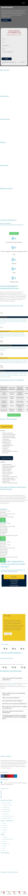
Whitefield (7, 858)
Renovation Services (6, 818)
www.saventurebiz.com (9, 797)
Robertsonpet (21, 866)
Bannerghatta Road (11, 857)
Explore (4, 832)
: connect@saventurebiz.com (9, 791)
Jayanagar (8, 855)
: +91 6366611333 (7, 794)
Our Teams (4, 825)
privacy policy (18, 62)
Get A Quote (8, 633)
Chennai (16, 869)
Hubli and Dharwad (15, 863)
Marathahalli (19, 855)
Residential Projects (6, 426)
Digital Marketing (6, 809)
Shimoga (14, 867)
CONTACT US (4, 788)
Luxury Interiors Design (7, 839)
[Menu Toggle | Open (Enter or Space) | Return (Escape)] (18, 3)
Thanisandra (3, 863)
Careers (4, 823)
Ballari (18, 867)
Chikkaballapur (4, 864)
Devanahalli (14, 861)
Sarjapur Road (13, 858)
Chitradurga (11, 866)
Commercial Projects (6, 458)
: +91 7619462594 (7, 793)
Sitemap (4, 841)
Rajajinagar (3, 857)
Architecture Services (6, 802)
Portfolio (4, 845)
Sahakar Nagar (7, 861)
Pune (12, 869)
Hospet (2, 867)
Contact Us (4, 829)
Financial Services (6, 811)
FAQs (3, 850)
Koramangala (11, 860)
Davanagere (23, 867)
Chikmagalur (23, 864)
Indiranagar (20, 858)
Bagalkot (18, 864)
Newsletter (4, 827)
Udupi (6, 867)
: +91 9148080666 (7, 796)
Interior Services (5, 807)
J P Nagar (13, 855)
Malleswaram (19, 857)
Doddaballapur (11, 864)
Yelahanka (17, 860)
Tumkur (10, 867)
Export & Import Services (7, 816)
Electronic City (4, 860)
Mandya (2, 866)
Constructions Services (7, 805)
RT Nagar (19, 861)
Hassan (16, 866)
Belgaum (8, 869)
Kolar (6, 866)
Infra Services (5, 813)
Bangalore (3, 855)
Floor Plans (4, 837)
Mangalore (3, 869)
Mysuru (9, 863)
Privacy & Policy (6, 843)
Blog (3, 848)
